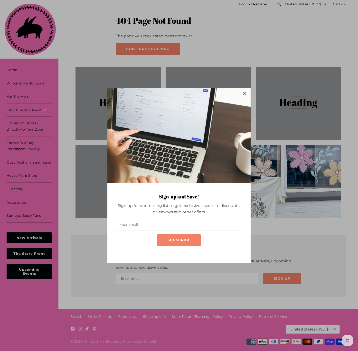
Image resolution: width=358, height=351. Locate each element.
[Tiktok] (181, 253)
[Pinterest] (189, 253)
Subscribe (179, 240)
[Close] (244, 93)
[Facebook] (167, 253)
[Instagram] (174, 253)
